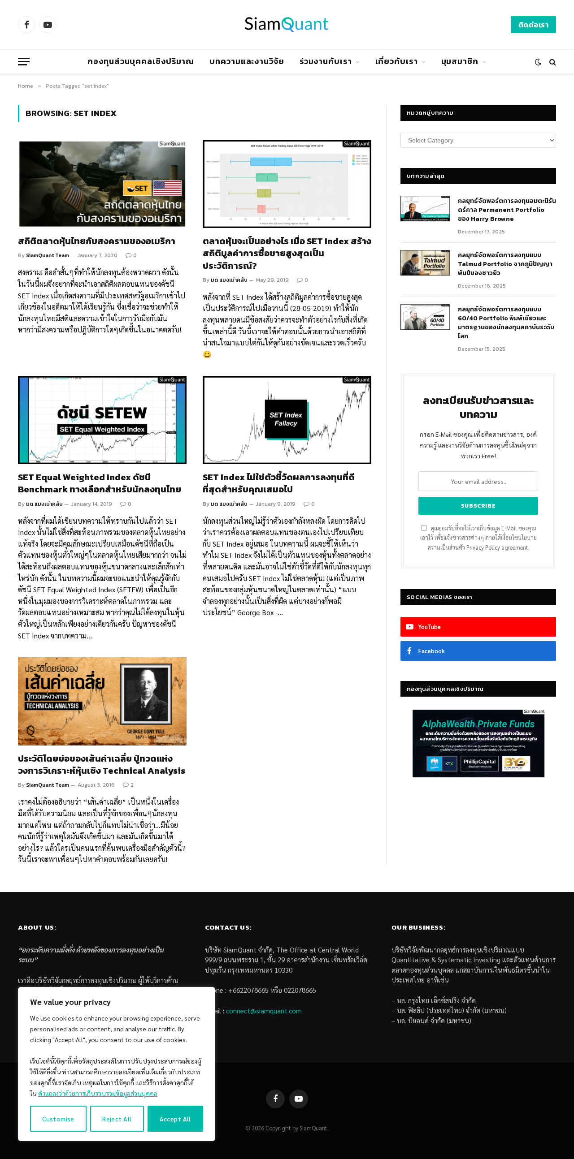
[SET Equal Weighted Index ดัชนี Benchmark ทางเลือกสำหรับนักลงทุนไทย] (102, 420)
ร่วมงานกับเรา (326, 61)
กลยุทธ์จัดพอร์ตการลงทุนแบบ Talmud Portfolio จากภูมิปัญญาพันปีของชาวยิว (505, 264)
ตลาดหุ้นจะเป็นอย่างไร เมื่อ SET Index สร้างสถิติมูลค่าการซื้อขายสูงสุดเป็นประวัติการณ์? (287, 253)
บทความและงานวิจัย (246, 61)
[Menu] (24, 62)
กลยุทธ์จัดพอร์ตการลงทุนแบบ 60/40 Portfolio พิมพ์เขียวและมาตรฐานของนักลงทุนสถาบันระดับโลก (506, 323)
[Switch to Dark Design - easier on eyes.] (538, 61)
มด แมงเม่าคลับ (229, 280)
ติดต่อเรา (533, 24)
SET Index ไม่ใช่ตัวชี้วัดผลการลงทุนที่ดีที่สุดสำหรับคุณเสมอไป (279, 483)
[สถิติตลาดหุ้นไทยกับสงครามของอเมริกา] (102, 184)
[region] (116, 1064)
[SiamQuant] (287, 24)
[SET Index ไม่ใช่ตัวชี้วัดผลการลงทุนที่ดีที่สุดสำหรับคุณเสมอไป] (287, 420)
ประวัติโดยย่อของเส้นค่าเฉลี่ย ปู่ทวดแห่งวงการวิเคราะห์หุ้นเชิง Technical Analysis (101, 765)
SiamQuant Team (47, 255)
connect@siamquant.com (264, 1010)
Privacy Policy (483, 547)
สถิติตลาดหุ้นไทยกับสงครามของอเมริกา (96, 241)
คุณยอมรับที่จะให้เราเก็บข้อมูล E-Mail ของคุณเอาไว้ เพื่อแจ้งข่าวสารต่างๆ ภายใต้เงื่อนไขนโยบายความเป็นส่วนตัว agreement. (478, 538)
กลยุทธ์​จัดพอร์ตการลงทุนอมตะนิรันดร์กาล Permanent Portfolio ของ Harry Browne (507, 210)
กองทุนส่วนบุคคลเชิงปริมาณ (140, 61)
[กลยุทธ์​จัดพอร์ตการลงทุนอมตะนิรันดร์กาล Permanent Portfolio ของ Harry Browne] (425, 209)
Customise (58, 1119)
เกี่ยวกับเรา (396, 61)
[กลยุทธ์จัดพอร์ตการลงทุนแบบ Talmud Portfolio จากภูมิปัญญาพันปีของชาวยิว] (425, 263)
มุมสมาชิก (459, 61)
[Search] (552, 62)
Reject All (116, 1119)
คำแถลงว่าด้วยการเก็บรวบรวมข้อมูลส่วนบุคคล (97, 1093)
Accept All (175, 1119)
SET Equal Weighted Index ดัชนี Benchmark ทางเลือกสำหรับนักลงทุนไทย (99, 483)
